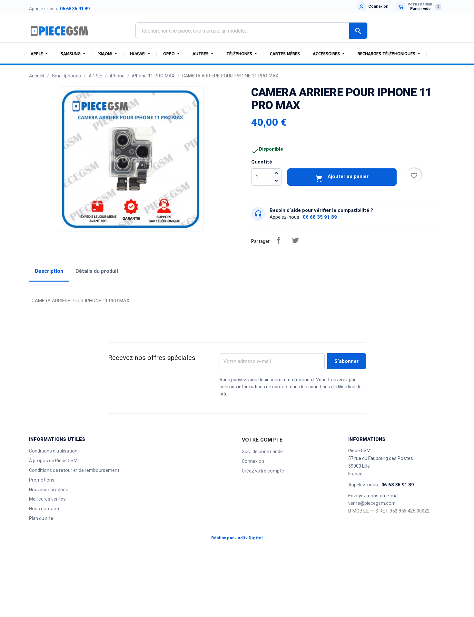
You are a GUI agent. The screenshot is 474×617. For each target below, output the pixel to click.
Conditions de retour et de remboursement (74, 470)
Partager (278, 240)
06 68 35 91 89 (75, 8)
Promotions (41, 480)
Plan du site (41, 518)
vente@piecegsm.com (372, 503)
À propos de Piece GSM (53, 460)
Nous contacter (45, 508)
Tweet (295, 240)
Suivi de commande (262, 451)
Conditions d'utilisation (53, 450)
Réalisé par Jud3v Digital (237, 537)
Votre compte (262, 440)
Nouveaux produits (48, 489)
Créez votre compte (263, 470)
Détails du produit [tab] (97, 271)
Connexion (253, 461)
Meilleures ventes (47, 499)
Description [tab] (49, 271)
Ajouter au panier (342, 178)
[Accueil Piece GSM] (59, 30)
